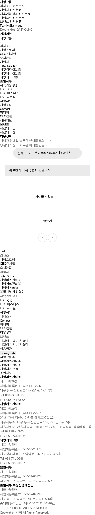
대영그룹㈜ (7, 357)
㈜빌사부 (6, 81)
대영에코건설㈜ (10, 73)
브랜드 (4, 21)
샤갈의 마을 (8, 128)
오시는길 (6, 57)
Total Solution (8, 65)
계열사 (4, 9)
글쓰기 (47, 220)
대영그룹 (6, 2)
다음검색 (52, 237)
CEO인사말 (7, 263)
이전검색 (42, 237)
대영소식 (6, 17)
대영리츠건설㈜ (10, 69)
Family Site (7, 25)
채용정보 (6, 120)
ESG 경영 (6, 89)
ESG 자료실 (8, 97)
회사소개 (6, 5)
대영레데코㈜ (9, 77)
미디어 (4, 112)
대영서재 (6, 101)
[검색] (77, 153)
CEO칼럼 (6, 116)
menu (18, 25)
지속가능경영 (9, 13)
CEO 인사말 (8, 53)
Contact (5, 109)
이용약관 (6, 348)
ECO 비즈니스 (9, 93)
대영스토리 (7, 50)
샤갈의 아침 (8, 132)
